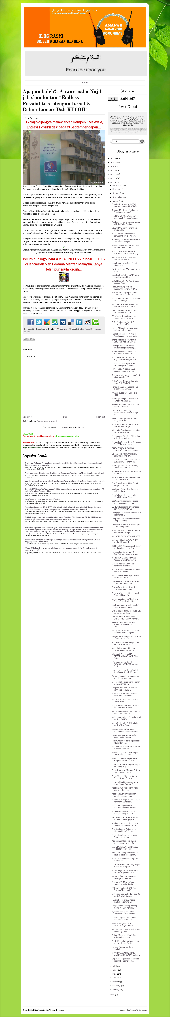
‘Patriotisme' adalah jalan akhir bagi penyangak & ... (125, 259)
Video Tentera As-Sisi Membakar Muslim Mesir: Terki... (125, 724)
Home (85, 83)
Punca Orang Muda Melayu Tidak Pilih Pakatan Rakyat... (125, 644)
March (115, 982)
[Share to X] (28, 339)
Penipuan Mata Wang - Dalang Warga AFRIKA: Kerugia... (124, 907)
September (117, 197)
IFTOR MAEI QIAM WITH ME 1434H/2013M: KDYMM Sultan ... (126, 954)
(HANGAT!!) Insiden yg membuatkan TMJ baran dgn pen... (125, 413)
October (116, 193)
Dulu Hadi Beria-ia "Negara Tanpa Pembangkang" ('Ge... (126, 766)
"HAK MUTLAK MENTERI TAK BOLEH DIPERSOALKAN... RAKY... (123, 625)
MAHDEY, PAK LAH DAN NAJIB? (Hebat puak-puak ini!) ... (125, 848)
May (114, 974)
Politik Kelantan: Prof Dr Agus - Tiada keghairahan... (125, 836)
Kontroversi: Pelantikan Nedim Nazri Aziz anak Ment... (124, 695)
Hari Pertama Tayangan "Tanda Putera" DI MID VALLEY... (124, 294)
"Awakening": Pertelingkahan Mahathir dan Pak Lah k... (124, 919)
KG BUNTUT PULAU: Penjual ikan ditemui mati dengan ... (125, 426)
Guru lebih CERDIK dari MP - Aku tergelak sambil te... (125, 276)
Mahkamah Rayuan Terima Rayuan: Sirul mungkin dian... (125, 359)
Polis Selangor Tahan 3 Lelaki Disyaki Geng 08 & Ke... (124, 496)
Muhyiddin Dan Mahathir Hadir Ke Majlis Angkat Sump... (126, 895)
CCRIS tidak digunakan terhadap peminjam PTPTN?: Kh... (125, 508)
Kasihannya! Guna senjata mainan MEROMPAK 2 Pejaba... (126, 223)
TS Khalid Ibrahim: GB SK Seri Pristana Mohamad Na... (124, 889)
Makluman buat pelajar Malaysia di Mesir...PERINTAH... (126, 718)
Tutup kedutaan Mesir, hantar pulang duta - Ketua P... (124, 736)
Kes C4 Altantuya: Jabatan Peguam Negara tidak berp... (125, 449)
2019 (112, 159)
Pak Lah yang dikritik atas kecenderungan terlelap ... (124, 925)
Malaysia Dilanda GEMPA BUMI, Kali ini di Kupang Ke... (125, 541)
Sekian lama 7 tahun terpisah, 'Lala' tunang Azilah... (124, 455)
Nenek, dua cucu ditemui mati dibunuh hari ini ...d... (124, 264)
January (115, 990)
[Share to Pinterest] (34, 339)
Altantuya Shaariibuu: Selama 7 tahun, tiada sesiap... (125, 467)
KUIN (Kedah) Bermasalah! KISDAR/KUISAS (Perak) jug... (125, 253)
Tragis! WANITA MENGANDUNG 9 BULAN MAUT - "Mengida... (126, 461)
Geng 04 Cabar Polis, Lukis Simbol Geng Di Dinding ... (126, 520)
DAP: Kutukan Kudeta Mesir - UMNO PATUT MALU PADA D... (125, 618)
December (117, 186)
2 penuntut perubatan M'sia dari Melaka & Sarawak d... (125, 406)
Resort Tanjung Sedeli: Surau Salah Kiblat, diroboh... (124, 312)
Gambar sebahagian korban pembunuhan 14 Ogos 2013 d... (125, 730)
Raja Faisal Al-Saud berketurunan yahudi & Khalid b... (126, 571)
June (114, 970)
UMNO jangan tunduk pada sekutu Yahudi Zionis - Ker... (126, 612)
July (114, 966)
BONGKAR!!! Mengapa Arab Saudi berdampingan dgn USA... (126, 547)
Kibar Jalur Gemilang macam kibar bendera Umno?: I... (126, 431)
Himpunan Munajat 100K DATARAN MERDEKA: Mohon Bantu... (125, 664)
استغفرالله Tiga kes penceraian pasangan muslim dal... (124, 878)
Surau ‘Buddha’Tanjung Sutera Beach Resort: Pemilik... (124, 777)
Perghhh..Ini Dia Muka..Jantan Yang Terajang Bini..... (124, 689)
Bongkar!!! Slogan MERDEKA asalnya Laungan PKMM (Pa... (125, 206)
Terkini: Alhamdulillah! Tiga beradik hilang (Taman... (126, 742)
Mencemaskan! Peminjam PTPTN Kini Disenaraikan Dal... (125, 577)
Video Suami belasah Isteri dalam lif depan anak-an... (126, 748)
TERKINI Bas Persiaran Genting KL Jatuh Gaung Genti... (126, 526)
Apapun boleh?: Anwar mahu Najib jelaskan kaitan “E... (126, 376)
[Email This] (23, 339)
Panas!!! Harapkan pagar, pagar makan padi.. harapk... (125, 329)
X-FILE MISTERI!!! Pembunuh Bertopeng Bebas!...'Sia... (124, 353)
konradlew (62, 428)
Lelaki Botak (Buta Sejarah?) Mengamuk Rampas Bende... (125, 217)
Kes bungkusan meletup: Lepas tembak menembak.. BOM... (125, 824)
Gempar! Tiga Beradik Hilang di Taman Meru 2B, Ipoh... (125, 754)
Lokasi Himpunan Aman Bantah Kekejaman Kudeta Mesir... (125, 671)
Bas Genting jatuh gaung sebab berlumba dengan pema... (125, 502)
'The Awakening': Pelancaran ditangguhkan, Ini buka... (124, 830)
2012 (112, 995)
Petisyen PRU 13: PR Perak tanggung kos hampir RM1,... (124, 288)
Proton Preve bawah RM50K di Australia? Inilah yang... (124, 588)
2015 (112, 174)
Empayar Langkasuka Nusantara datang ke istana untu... (125, 960)
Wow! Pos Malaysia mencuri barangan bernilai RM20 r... (124, 235)
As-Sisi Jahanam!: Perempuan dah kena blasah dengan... (126, 677)
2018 (112, 162)
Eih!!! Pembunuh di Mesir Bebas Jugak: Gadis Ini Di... (125, 323)
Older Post (100, 417)
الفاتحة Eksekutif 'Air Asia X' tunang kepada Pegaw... (126, 282)
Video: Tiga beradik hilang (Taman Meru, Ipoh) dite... (126, 683)
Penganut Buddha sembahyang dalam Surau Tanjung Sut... (125, 783)
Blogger (81, 428)
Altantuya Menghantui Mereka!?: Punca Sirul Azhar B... (126, 400)
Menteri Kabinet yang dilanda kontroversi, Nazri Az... (124, 565)
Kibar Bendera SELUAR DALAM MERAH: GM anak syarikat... (125, 306)
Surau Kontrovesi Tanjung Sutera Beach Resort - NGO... (126, 771)
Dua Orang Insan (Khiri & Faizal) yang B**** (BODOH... (125, 485)
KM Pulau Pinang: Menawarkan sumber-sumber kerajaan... (125, 854)
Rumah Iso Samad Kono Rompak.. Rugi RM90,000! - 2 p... (126, 443)
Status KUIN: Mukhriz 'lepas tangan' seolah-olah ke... (123, 883)
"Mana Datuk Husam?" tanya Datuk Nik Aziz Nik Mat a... (124, 341)
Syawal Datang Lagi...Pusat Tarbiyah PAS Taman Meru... (124, 913)
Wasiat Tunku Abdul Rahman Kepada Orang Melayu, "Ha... (124, 559)
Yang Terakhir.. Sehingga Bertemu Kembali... (43, 500)
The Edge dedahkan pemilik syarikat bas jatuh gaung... (124, 347)
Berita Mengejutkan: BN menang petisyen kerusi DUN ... (125, 942)
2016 (112, 170)
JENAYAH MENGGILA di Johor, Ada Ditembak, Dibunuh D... (126, 583)
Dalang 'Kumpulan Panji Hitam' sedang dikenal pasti (124, 936)
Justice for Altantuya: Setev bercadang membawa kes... (124, 365)
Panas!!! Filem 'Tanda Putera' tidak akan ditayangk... (126, 300)
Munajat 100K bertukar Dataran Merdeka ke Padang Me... (125, 632)
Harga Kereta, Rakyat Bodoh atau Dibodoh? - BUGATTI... (126, 638)
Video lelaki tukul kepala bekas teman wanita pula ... (125, 701)
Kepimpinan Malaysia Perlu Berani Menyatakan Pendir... (126, 713)
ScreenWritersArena (138, 1010)
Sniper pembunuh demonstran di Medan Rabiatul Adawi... (125, 707)
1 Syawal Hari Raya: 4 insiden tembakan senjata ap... (123, 901)
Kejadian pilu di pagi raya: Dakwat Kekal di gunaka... (126, 931)
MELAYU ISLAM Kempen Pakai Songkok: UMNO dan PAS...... (125, 760)
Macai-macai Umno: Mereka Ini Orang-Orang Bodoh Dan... (125, 600)
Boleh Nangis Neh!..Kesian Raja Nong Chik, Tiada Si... (125, 382)
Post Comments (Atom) (47, 421)
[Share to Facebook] (31, 339)
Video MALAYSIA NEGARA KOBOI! (126, 537)
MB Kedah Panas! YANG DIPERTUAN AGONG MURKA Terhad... (125, 656)
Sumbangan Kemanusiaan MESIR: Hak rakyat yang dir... (126, 241)
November (117, 189)
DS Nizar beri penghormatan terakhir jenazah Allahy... (124, 317)
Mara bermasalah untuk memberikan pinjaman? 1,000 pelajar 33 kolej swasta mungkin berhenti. (65, 481)
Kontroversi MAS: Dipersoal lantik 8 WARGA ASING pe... (126, 532)
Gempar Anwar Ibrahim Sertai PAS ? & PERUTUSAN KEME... (126, 247)
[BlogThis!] (26, 339)
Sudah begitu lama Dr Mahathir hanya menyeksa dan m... (125, 872)
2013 (112, 182)
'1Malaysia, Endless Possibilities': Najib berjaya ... (125, 490)
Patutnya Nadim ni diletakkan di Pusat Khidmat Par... (125, 594)
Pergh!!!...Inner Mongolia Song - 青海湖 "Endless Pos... (125, 388)
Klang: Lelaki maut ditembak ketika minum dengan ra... (124, 649)
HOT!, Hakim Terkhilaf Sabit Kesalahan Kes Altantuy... (123, 370)
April (114, 978)
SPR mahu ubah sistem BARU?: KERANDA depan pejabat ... (125, 819)
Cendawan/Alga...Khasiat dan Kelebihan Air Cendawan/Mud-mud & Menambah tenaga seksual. (64, 473)
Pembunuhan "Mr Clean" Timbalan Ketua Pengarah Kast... (126, 437)
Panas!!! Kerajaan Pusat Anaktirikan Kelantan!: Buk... (125, 807)
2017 (112, 166)
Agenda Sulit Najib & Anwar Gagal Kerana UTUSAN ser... (126, 801)
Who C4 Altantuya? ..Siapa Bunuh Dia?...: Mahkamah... (126, 479)
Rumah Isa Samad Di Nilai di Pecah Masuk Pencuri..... (126, 473)
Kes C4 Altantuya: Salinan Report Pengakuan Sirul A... (126, 420)
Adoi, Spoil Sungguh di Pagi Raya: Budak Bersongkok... (126, 866)
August (115, 201)
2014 (112, 178)
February (116, 986)
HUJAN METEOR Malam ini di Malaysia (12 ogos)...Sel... (123, 813)
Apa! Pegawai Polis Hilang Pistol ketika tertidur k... (125, 789)
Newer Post (27, 417)
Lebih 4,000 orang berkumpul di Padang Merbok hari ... (125, 606)
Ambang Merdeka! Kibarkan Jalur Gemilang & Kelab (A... (126, 211)
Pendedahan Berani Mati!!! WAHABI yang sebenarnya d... (125, 553)
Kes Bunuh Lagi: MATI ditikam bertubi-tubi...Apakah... (124, 795)
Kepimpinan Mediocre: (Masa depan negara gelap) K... (124, 842)
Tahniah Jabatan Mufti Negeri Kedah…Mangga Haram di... (124, 335)
